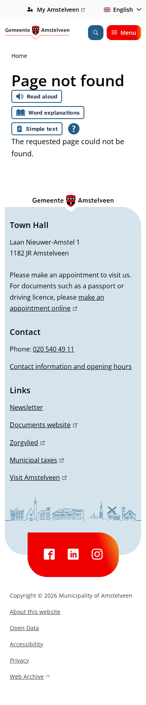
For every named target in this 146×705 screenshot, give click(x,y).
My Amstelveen (60, 10)
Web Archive (27, 677)
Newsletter (26, 407)
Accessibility (26, 644)
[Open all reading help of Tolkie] (73, 128)
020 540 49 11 (53, 349)
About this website (35, 612)
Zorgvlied (26, 442)
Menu (128, 32)
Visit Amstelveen (37, 477)
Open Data (24, 628)
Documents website (42, 424)
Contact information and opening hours (71, 366)
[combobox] (121, 10)
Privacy (19, 660)
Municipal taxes (35, 460)
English (123, 9)
